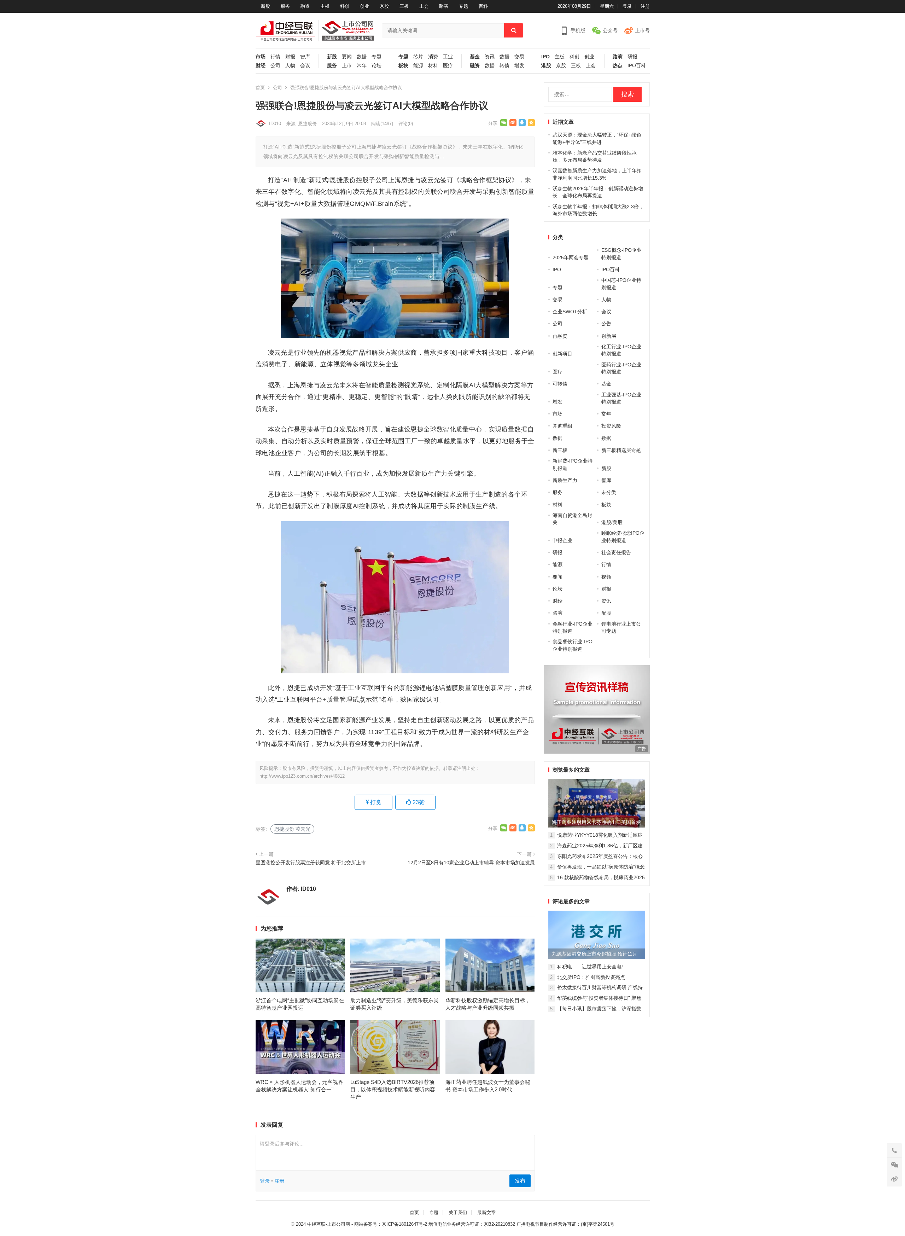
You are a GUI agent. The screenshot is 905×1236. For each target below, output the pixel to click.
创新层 (608, 336)
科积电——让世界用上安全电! (590, 966)
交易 (519, 56)
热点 (618, 65)
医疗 (448, 65)
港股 (546, 65)
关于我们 (458, 1212)
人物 (290, 65)
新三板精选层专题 (621, 450)
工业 (448, 56)
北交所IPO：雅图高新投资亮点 (591, 977)
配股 (606, 613)
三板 (404, 6)
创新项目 (562, 353)
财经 (260, 65)
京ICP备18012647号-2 (404, 1224)
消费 (433, 56)
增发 (519, 65)
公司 (275, 65)
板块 (403, 65)
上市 (347, 65)
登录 (627, 6)
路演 (443, 6)
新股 (265, 6)
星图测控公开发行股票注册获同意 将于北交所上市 (311, 862)
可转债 (560, 384)
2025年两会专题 (571, 257)
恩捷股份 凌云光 (292, 829)
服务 (285, 6)
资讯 (490, 56)
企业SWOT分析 (570, 311)
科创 (344, 6)
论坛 (376, 65)
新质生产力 (565, 480)
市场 (260, 56)
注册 (645, 6)
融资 (305, 6)
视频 (606, 577)
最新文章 (486, 1212)
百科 (483, 6)
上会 (423, 6)
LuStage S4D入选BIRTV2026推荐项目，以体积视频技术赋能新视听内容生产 (392, 1089)
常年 (362, 65)
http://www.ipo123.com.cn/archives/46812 (302, 776)
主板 (324, 6)
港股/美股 (612, 522)
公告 (606, 323)
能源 (418, 65)
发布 (520, 1181)
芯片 (418, 56)
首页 (260, 87)
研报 (632, 56)
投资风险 (611, 426)
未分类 (608, 492)
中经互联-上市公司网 (328, 1224)
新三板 (560, 450)
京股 (384, 6)
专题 (463, 6)
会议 (305, 65)
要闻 (347, 56)
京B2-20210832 (499, 1224)
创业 (364, 6)
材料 (433, 65)
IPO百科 (636, 65)
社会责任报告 (616, 552)
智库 (305, 56)
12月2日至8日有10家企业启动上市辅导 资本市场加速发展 (471, 862)
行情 (275, 56)
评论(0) (405, 123)
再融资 (560, 336)
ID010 (275, 123)
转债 (504, 65)
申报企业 (562, 540)
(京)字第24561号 (597, 1224)
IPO (545, 56)
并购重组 (562, 426)
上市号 (642, 30)
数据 (362, 56)
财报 (290, 56)
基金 (475, 56)
